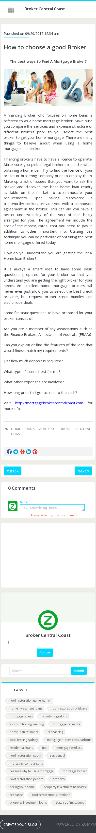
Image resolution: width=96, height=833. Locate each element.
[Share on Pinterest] (34, 451)
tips (44, 748)
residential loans (21, 748)
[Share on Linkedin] (28, 451)
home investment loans (26, 708)
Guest (24, 502)
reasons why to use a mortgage (32, 771)
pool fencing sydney (24, 740)
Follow (45, 652)
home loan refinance (24, 732)
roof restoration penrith (26, 779)
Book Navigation (11, 10)
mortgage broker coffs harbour (69, 740)
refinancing (55, 732)
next (82, 470)
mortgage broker (55, 429)
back (13, 470)
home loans (23, 429)
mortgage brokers (69, 748)
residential (57, 755)
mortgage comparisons (26, 763)
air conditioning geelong (27, 724)
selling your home (22, 787)
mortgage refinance (66, 724)
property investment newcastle (65, 787)
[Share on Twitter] (15, 451)
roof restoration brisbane (69, 708)
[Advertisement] (48, 555)
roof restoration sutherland (51, 795)
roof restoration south (25, 755)
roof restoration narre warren (30, 700)
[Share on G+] (22, 451)
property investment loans (28, 802)
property (58, 779)
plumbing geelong (54, 716)
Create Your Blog (20, 824)
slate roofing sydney (70, 802)
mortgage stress (21, 716)
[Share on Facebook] (9, 451)
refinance (16, 795)
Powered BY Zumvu (76, 824)
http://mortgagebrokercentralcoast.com (49, 402)
